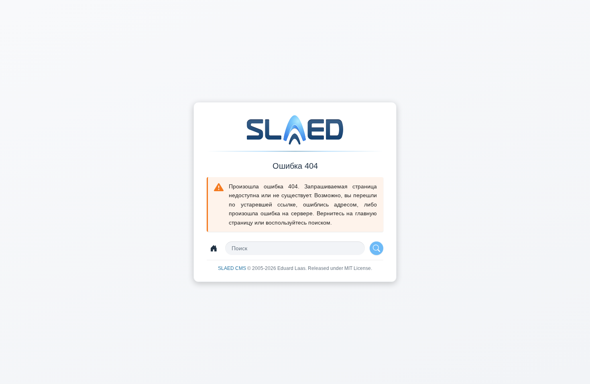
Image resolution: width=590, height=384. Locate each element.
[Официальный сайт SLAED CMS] (295, 130)
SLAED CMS (232, 268)
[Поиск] (376, 248)
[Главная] (213, 248)
